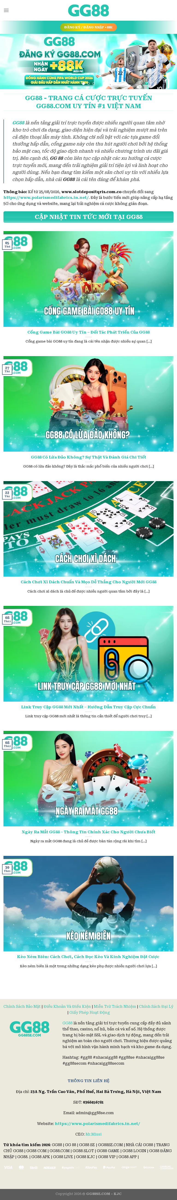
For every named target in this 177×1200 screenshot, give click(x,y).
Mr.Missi (94, 1134)
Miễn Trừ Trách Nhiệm (115, 1006)
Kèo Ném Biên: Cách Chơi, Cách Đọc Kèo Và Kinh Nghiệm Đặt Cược (88, 957)
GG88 (67, 1023)
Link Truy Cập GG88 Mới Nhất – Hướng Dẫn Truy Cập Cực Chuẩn (88, 707)
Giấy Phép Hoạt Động (89, 1012)
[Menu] (6, 10)
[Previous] (9, 61)
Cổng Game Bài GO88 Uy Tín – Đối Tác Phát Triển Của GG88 (88, 332)
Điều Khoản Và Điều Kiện (67, 1006)
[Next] (167, 61)
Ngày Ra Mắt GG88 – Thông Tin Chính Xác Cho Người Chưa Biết (88, 832)
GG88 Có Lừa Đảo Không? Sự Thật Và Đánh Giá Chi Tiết (88, 457)
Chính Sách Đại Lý (156, 1006)
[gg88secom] (88, 10)
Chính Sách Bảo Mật (22, 1006)
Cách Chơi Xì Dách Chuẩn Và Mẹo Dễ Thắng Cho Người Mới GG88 (88, 582)
